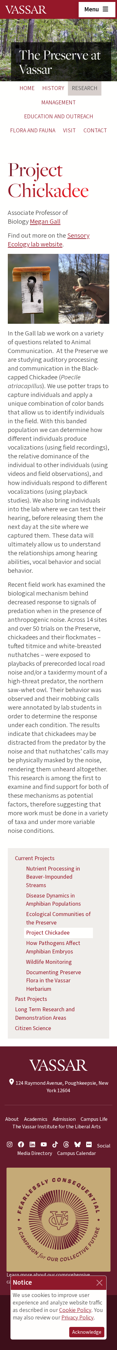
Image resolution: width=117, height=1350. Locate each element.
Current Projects (35, 858)
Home (27, 88)
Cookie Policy (75, 1310)
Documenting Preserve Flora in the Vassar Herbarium (53, 980)
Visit (69, 130)
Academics (35, 1119)
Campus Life (94, 1119)
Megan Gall (45, 221)
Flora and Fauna (32, 130)
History (53, 88)
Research (85, 88)
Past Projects (31, 999)
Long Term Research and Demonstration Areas (45, 1013)
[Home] (26, 9)
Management (58, 102)
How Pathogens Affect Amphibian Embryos (53, 947)
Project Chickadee (48, 933)
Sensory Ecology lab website (48, 240)
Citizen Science (33, 1028)
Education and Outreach (58, 116)
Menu (92, 9)
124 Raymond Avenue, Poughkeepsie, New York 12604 (62, 1087)
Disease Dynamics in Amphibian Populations (53, 900)
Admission (64, 1119)
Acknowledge (86, 1332)
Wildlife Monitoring (49, 962)
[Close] (99, 1283)
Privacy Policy (77, 1318)
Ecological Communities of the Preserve (58, 918)
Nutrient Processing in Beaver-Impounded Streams (53, 877)
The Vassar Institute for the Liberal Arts (56, 1126)
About (12, 1119)
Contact (95, 130)
